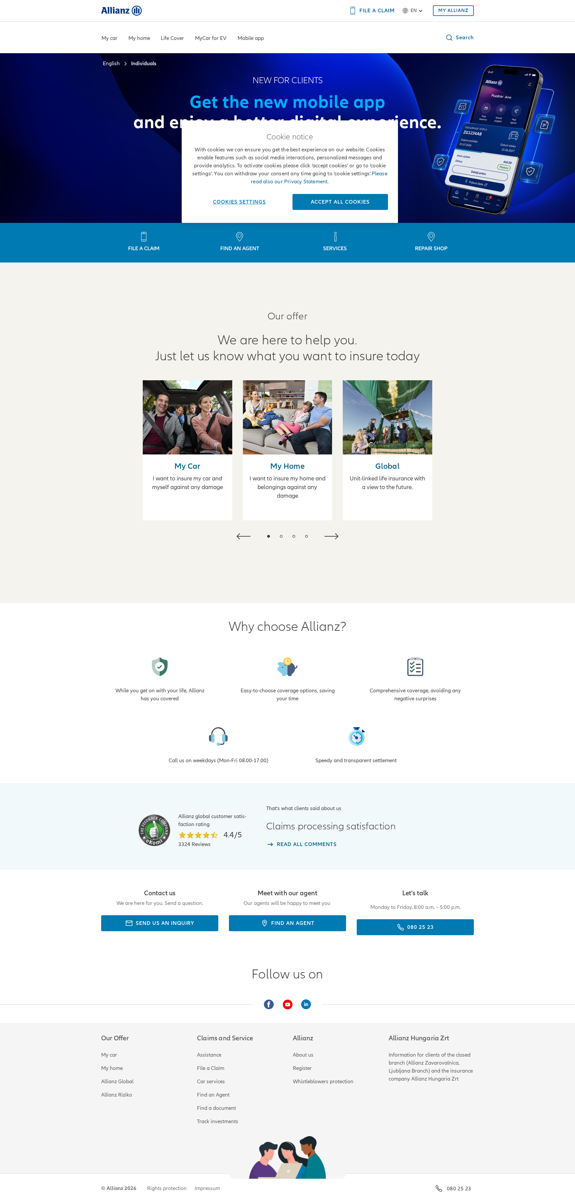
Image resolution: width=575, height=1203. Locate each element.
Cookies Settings (239, 202)
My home (139, 38)
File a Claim (210, 1068)
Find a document (216, 1108)
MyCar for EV (210, 38)
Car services (211, 1081)
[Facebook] (269, 1004)
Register (302, 1068)
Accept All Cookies (340, 202)
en (414, 10)
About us (303, 1055)
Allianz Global (117, 1081)
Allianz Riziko (116, 1095)
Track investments (217, 1121)
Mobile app (251, 38)
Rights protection (167, 1188)
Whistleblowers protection (323, 1081)
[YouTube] (287, 1004)
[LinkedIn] (306, 1004)
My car (109, 38)
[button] (459, 38)
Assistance (209, 1055)
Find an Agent (213, 1095)
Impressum (207, 1188)
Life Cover (172, 38)
